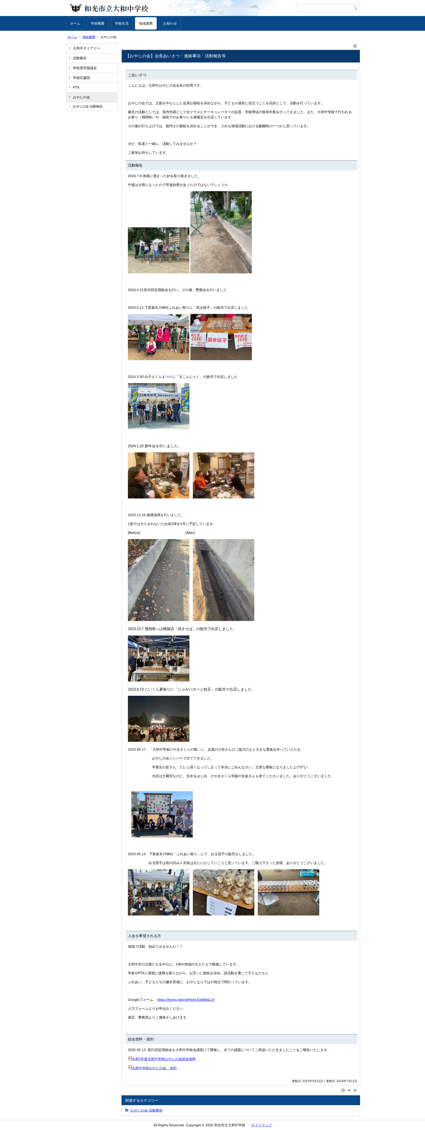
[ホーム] (181, 8)
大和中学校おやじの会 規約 (154, 1068)
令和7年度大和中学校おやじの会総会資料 (164, 1059)
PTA (76, 87)
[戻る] (350, 1090)
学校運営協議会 (85, 68)
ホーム (75, 23)
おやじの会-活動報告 (88, 106)
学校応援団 (81, 78)
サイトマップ (261, 1125)
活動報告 (80, 58)
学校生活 (122, 23)
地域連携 (146, 23)
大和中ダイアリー (86, 48)
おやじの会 (81, 97)
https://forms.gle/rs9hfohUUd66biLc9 (185, 1000)
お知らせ (170, 23)
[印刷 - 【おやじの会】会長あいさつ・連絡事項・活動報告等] (355, 45)
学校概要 (98, 23)
